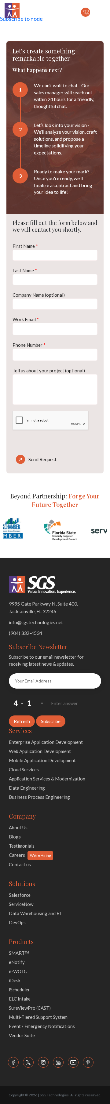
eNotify (17, 962)
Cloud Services (24, 769)
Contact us (20, 864)
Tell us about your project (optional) (49, 370)
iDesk (14, 980)
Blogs (15, 836)
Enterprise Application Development (46, 742)
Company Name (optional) (39, 295)
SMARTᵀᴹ (19, 953)
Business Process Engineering (39, 797)
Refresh (22, 721)
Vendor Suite (22, 1035)
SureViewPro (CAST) (30, 1008)
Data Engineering (27, 788)
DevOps (17, 922)
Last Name (25, 270)
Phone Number (29, 345)
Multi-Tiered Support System (38, 1017)
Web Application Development (40, 751)
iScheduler (19, 989)
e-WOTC (18, 971)
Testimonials (22, 846)
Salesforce (20, 895)
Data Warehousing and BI (35, 913)
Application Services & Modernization (47, 778)
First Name (25, 246)
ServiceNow (21, 904)
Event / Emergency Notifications (42, 1026)
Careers (17, 855)
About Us (18, 827)
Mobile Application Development (42, 760)
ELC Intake (20, 998)
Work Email (26, 319)
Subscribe (51, 721)
